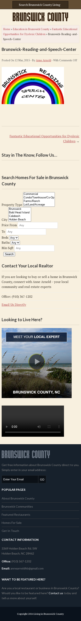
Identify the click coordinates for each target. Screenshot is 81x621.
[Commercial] (39, 194)
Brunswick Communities (17, 506)
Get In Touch (10, 530)
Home (6, 29)
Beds (5, 237)
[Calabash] (20, 216)
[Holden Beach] (20, 219)
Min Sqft (8, 248)
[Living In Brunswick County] (40, 16)
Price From (9, 225)
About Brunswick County (18, 498)
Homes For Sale (12, 522)
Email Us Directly (14, 305)
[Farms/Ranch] (39, 201)
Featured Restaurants (16, 514)
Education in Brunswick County (31, 29)
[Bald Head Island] (20, 212)
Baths (6, 242)
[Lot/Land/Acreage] (39, 205)
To (3, 231)
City (4, 220)
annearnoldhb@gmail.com (27, 568)
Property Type (12, 205)
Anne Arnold (43, 60)
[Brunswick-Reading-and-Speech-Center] (33, 103)
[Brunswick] (20, 209)
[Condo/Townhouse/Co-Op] (39, 197)
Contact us (56, 593)
